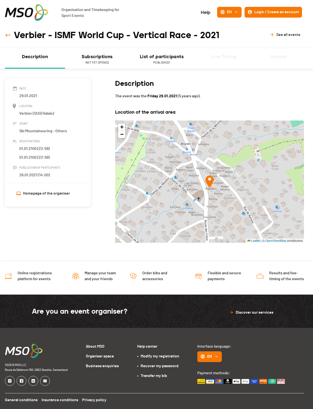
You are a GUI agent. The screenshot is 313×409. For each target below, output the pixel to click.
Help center (147, 346)
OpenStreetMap (275, 240)
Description (35, 56)
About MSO (95, 346)
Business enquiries (102, 366)
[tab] (35, 58)
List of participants (162, 59)
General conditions (21, 400)
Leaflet (255, 240)
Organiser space (100, 356)
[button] (209, 182)
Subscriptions (97, 59)
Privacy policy (94, 400)
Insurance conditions (60, 400)
